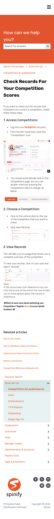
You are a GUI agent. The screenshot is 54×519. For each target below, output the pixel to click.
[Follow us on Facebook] (35, 479)
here (27, 306)
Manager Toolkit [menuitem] (13, 443)
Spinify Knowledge (13, 66)
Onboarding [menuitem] (14, 413)
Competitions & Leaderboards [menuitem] (26, 389)
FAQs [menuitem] (7, 437)
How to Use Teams (12, 339)
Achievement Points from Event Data (21, 353)
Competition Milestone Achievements (21, 368)
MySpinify (30, 127)
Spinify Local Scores (12, 361)
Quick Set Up (35, 66)
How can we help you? (21, 36)
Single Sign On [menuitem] (16, 419)
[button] (48, 383)
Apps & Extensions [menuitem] (15, 461)
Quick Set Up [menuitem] (12, 383)
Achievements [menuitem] (16, 401)
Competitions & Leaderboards (19, 73)
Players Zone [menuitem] (12, 455)
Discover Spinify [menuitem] (14, 377)
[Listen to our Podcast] (42, 485)
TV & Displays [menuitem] (15, 407)
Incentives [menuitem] (10, 431)
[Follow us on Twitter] (42, 479)
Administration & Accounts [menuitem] (19, 449)
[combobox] (24, 46)
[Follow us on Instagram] (48, 479)
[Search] (48, 46)
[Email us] (48, 485)
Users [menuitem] (11, 395)
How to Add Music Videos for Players (20, 346)
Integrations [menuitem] (11, 425)
